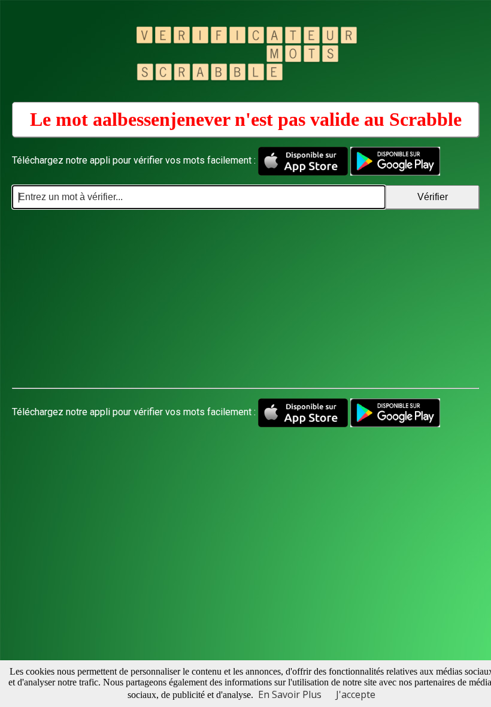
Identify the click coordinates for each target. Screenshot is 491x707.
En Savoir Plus (290, 694)
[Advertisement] (245, 299)
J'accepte (355, 694)
